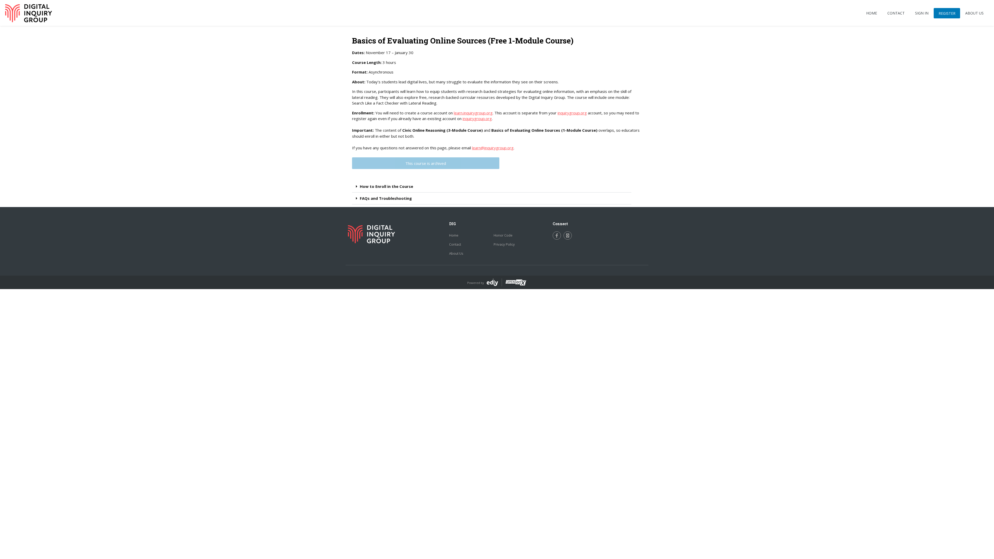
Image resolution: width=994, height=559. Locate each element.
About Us (456, 253)
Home (871, 13)
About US (974, 13)
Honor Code (503, 235)
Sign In (922, 13)
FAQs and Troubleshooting (386, 198)
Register (947, 13)
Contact (896, 13)
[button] (491, 187)
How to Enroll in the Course (386, 186)
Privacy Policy (504, 244)
